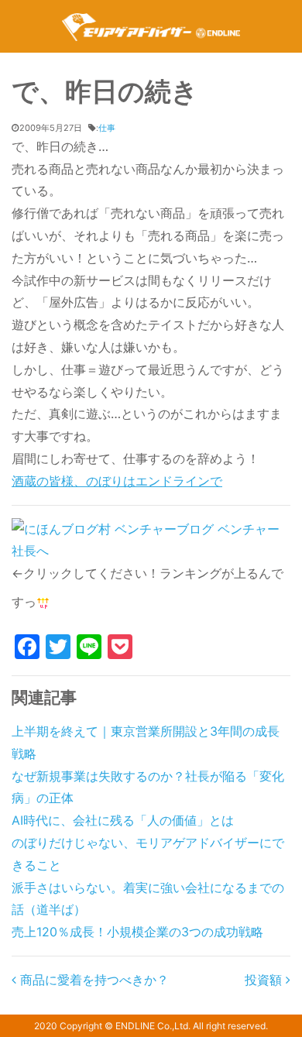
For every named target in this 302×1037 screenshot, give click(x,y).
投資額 (265, 979)
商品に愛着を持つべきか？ (92, 979)
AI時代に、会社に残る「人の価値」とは (123, 820)
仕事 (106, 127)
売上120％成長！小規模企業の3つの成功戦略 (137, 931)
